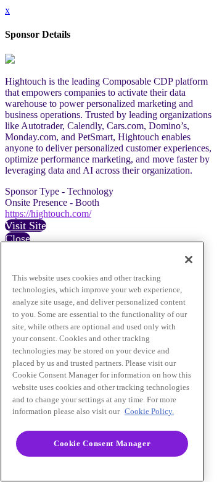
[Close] (188, 259)
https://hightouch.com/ (48, 213)
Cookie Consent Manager (102, 443)
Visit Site (25, 225)
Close (17, 238)
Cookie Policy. (149, 411)
